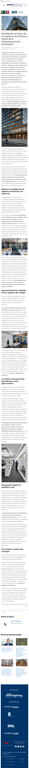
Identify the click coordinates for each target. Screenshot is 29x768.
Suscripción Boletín (9, 764)
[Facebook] (16, 746)
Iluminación (5, 49)
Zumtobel (4, 612)
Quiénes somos (9, 758)
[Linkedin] (18, 746)
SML (15, 756)
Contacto (22, 761)
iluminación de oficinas (12, 611)
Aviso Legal (21, 758)
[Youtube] (23, 746)
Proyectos (12, 49)
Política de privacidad (10, 761)
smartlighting (6, 47)
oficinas (20, 611)
